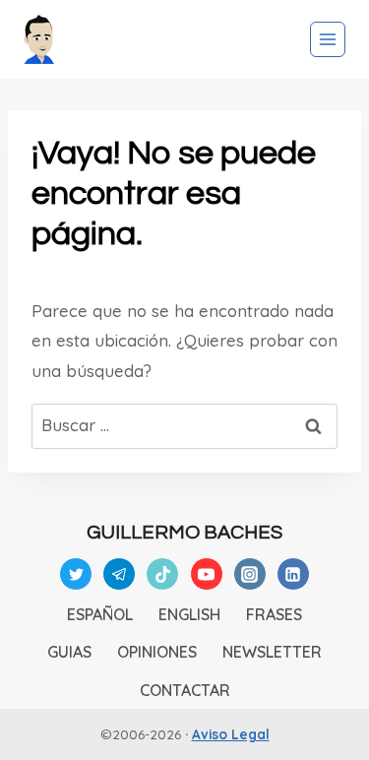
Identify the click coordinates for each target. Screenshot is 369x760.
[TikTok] (162, 574)
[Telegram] (119, 574)
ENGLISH (189, 614)
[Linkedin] (293, 574)
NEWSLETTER (272, 652)
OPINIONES (157, 652)
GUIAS (69, 652)
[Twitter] (75, 574)
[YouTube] (206, 574)
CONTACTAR (185, 690)
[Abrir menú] (327, 39)
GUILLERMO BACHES (184, 532)
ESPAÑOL (100, 614)
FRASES (274, 614)
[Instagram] (250, 574)
